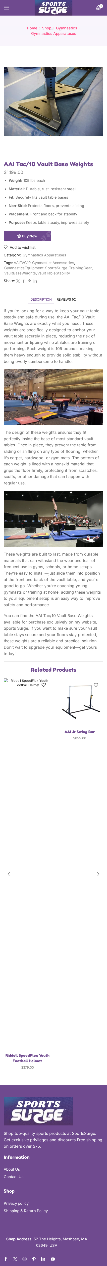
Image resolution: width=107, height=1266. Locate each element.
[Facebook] (24, 281)
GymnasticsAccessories (53, 263)
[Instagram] (25, 1259)
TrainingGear (80, 268)
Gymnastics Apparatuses (53, 33)
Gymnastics (66, 28)
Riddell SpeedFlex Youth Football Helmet (27, 1058)
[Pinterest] (29, 281)
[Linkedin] (43, 1259)
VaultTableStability (53, 273)
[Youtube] (53, 1259)
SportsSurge (56, 268)
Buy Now (29, 236)
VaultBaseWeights (20, 273)
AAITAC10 (22, 263)
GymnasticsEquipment (24, 268)
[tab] (41, 299)
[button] (9, 874)
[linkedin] (34, 281)
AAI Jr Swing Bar (79, 732)
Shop (46, 28)
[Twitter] (18, 281)
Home (32, 28)
